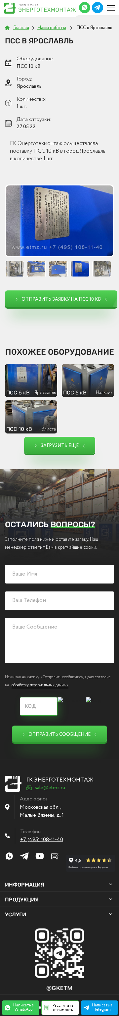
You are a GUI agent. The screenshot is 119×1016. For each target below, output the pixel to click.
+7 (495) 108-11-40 (41, 839)
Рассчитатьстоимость (63, 1008)
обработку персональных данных (40, 685)
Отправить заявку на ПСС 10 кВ (61, 299)
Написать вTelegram (102, 1007)
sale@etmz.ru (50, 787)
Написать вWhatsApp (23, 1007)
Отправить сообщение (59, 734)
